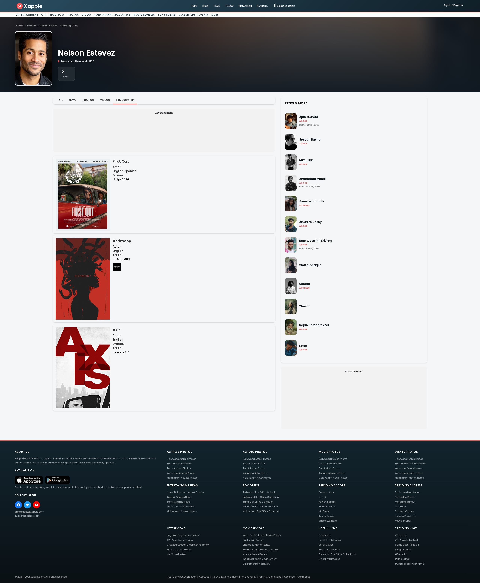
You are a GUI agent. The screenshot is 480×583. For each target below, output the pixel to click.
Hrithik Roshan (327, 506)
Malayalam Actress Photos (182, 477)
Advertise (289, 576)
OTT (44, 14)
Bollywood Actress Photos (181, 458)
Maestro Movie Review (179, 549)
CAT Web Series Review (180, 540)
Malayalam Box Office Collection (261, 511)
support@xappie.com (27, 515)
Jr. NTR (322, 497)
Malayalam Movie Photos (333, 477)
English (118, 251)
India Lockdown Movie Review (260, 559)
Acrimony (122, 241)
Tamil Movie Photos (330, 468)
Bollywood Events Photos (409, 458)
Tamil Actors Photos (254, 468)
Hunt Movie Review (253, 540)
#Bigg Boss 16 (403, 549)
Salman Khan (327, 492)
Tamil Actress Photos (179, 468)
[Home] (29, 6)
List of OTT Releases (330, 540)
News (72, 100)
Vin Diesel (324, 511)
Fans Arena (103, 14)
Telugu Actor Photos (254, 463)
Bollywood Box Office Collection (261, 497)
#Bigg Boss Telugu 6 (407, 544)
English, (118, 171)
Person (31, 25)
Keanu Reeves (327, 516)
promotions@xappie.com (29, 511)
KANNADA (262, 5)
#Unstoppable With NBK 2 (409, 563)
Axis (116, 329)
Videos (87, 14)
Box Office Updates (329, 549)
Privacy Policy (248, 576)
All (60, 100)
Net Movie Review (176, 554)
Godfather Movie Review (256, 563)
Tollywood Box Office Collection (261, 492)
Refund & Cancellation (225, 576)
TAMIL (217, 5)
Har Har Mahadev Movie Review (260, 549)
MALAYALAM (245, 5)
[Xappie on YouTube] (36, 504)
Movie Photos (329, 452)
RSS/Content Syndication (181, 576)
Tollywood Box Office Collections (337, 554)
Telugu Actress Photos (179, 463)
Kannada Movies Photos (332, 473)
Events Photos (406, 452)
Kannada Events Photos (408, 468)
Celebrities (325, 535)
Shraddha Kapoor (405, 497)
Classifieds (187, 14)
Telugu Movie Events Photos (410, 463)
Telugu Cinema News (179, 497)
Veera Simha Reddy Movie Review (262, 535)
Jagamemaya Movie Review (183, 535)
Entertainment (27, 14)
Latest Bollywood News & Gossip (185, 492)
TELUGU (229, 5)
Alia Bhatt (400, 506)
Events (204, 14)
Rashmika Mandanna (407, 492)
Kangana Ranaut (405, 501)
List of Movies (326, 544)
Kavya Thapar (403, 520)
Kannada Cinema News (180, 506)
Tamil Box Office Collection (258, 501)
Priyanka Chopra (404, 511)
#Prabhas (400, 535)
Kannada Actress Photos (181, 473)
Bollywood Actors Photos (257, 458)
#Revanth (400, 554)
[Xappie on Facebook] (18, 504)
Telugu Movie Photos (330, 463)
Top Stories (167, 14)
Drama (118, 175)
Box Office (122, 14)
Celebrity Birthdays (329, 559)
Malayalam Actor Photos (257, 477)
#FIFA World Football (406, 540)
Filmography (125, 100)
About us (204, 576)
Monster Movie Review (255, 554)
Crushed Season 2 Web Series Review (188, 544)
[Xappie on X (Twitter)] (27, 504)
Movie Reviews (144, 14)
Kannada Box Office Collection (260, 506)
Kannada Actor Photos (256, 473)
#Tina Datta (402, 559)
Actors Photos (255, 452)
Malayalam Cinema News (182, 511)
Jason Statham (328, 520)
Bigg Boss (57, 14)
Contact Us (303, 576)
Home (19, 25)
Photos (73, 14)
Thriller (117, 255)
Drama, (118, 344)
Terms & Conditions (270, 576)
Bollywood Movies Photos (333, 458)
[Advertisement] (164, 141)
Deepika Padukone (405, 516)
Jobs (215, 14)
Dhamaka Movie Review (256, 544)
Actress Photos (179, 452)
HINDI (205, 5)
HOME (194, 5)
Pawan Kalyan (327, 501)
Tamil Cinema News (178, 501)
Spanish (130, 171)
